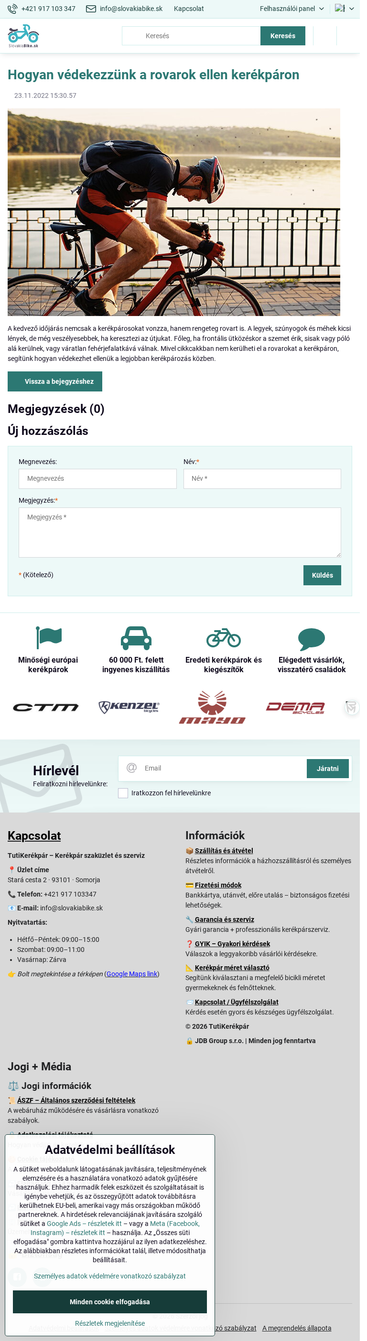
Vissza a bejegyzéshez (58, 381)
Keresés (282, 36)
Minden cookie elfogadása (110, 1302)
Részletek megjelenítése (110, 1323)
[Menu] (348, 35)
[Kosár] (324, 35)
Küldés (322, 575)
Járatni (328, 768)
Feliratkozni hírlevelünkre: (70, 784)
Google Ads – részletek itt (84, 1223)
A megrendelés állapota (297, 1328)
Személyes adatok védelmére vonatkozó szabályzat (110, 1276)
